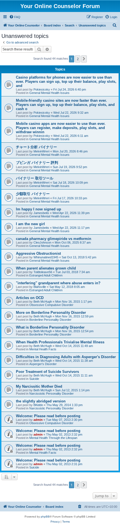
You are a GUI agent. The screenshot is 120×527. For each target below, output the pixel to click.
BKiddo (38, 405)
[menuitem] (14, 17)
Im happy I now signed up (38, 209)
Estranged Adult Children (46, 275)
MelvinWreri (41, 151)
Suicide (34, 378)
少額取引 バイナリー (33, 194)
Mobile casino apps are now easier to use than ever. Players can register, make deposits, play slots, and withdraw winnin (60, 128)
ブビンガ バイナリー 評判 (37, 163)
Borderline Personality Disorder (50, 319)
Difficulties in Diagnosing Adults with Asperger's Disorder (66, 357)
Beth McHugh (42, 301)
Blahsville (39, 286)
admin (38, 419)
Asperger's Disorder (43, 364)
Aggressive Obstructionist (38, 253)
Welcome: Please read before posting (48, 416)
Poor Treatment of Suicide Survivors (47, 372)
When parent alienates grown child (46, 268)
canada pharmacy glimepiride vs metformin (53, 239)
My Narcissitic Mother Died (39, 386)
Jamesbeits (41, 213)
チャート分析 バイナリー (36, 147)
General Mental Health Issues (49, 92)
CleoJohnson (42, 242)
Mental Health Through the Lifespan (53, 437)
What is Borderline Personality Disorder (50, 327)
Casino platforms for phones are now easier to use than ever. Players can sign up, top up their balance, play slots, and (66, 81)
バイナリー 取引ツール (34, 178)
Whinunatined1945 (45, 257)
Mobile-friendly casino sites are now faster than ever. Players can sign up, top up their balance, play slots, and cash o (65, 104)
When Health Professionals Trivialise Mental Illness (60, 342)
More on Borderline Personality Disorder (51, 312)
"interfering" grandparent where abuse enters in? (58, 283)
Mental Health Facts (42, 349)
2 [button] (78, 58)
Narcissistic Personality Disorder (51, 393)
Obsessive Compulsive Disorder (51, 305)
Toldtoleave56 (42, 272)
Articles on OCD (30, 298)
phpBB (45, 516)
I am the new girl (30, 224)
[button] (84, 58)
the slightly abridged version (41, 401)
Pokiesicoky (41, 89)
